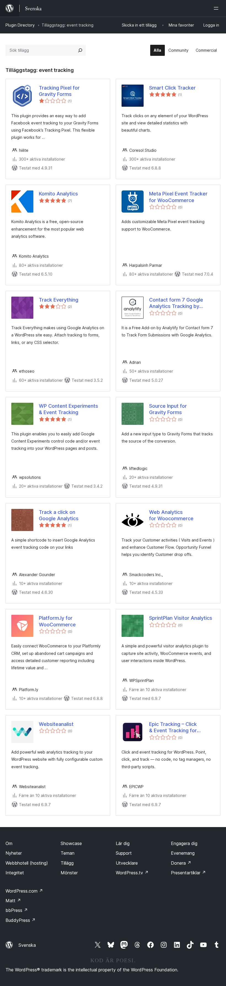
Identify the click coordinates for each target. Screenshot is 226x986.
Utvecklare (127, 863)
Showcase (71, 843)
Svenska (27, 945)
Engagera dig (184, 843)
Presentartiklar (188, 872)
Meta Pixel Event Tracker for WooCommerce (178, 197)
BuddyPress (21, 920)
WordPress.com (24, 891)
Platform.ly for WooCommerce (57, 621)
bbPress (17, 910)
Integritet (15, 872)
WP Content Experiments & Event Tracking (68, 409)
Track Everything (58, 300)
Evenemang (183, 853)
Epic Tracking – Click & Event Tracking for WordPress (173, 727)
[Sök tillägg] (80, 50)
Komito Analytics (58, 194)
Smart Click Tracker (172, 88)
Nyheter (14, 853)
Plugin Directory (20, 25)
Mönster (69, 872)
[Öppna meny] (217, 8)
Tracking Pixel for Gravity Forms (59, 91)
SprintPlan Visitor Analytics (180, 618)
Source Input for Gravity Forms (168, 409)
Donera (181, 863)
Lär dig (123, 843)
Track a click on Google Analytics (59, 515)
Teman (67, 853)
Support (124, 853)
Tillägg (67, 863)
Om (9, 843)
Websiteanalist (56, 724)
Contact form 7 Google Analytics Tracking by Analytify (176, 303)
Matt (13, 900)
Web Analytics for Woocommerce (171, 515)
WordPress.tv (132, 872)
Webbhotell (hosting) (27, 863)
